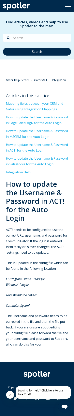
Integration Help (18, 172)
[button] (68, 6)
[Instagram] (59, 398)
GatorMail (40, 80)
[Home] (16, 6)
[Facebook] (26, 398)
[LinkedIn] (37, 398)
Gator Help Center (17, 80)
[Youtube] (48, 398)
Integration (59, 80)
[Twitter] (15, 398)
